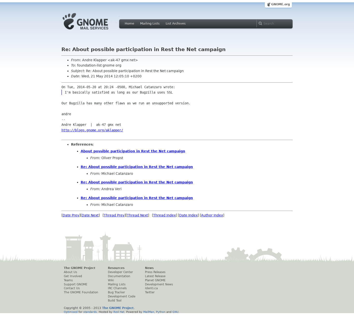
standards (90, 311)
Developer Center (120, 272)
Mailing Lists (150, 23)
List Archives (176, 23)
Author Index (212, 215)
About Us (70, 272)
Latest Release (155, 276)
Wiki (111, 280)
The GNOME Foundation (81, 292)
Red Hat (118, 311)
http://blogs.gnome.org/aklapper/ (92, 130)
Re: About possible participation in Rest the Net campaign (137, 167)
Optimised (71, 311)
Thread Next (137, 215)
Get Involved (73, 276)
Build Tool (114, 300)
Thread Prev (114, 215)
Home (129, 23)
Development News (159, 284)
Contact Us (72, 288)
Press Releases (155, 272)
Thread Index (164, 215)
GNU (175, 311)
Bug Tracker (116, 292)
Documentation (119, 276)
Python (160, 311)
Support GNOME (75, 284)
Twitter (150, 292)
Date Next (90, 215)
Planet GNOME (155, 280)
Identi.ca (151, 288)
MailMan (148, 311)
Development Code (121, 296)
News (149, 268)
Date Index (188, 215)
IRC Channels (117, 288)
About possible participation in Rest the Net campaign (133, 151)
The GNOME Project (79, 268)
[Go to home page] (93, 30)
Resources (116, 268)
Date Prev (71, 215)
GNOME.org (280, 4)
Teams (68, 280)
